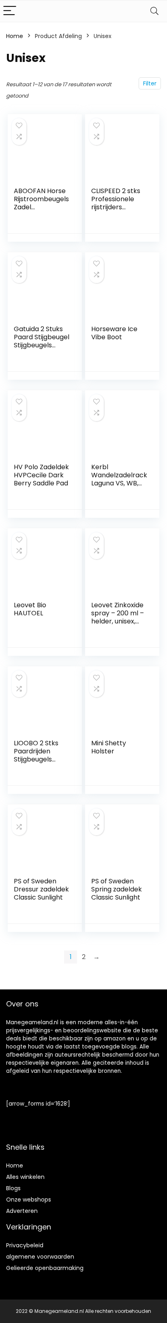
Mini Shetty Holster (108, 747)
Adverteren (22, 1211)
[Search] (154, 11)
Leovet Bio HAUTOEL (30, 609)
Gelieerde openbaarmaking (45, 1268)
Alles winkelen (25, 1177)
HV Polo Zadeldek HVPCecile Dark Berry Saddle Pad (41, 475)
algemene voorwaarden (40, 1257)
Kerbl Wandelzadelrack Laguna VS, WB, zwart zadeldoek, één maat (119, 483)
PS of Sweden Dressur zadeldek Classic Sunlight (41, 889)
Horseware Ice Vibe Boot (114, 333)
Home (14, 36)
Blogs (13, 1188)
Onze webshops (28, 1199)
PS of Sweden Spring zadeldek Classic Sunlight (116, 889)
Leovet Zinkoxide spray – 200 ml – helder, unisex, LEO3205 (117, 617)
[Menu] (9, 11)
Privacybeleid (24, 1245)
